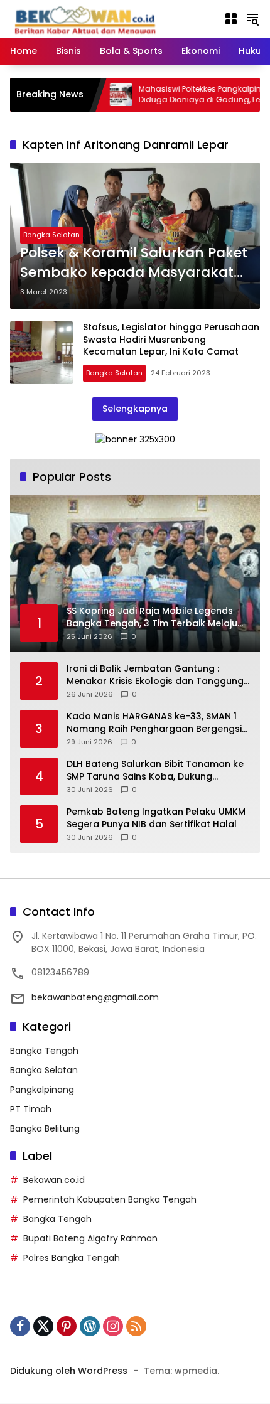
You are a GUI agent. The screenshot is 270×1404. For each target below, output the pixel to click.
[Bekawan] (88, 18)
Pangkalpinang (42, 1089)
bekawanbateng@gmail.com (95, 997)
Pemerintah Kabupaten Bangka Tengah (110, 1199)
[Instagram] (113, 1326)
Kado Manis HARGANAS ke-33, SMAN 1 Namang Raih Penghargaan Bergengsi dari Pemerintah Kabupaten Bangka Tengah (154, 722)
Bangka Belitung (45, 1128)
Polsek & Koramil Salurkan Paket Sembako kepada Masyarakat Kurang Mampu (133, 263)
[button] (252, 18)
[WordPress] (90, 1326)
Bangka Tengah (44, 1050)
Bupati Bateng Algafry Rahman (90, 1238)
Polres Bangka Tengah (71, 1257)
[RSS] (136, 1326)
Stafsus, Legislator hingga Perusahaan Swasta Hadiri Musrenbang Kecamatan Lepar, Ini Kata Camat (171, 339)
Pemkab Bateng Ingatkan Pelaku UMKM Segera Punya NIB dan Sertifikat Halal (156, 818)
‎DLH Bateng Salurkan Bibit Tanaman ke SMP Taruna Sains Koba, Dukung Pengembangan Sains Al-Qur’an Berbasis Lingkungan (155, 770)
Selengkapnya (135, 408)
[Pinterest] (67, 1326)
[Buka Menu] (231, 18)
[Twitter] (43, 1326)
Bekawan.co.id (54, 1180)
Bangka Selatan (51, 235)
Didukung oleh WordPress (68, 1370)
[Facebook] (20, 1326)
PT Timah (30, 1109)
